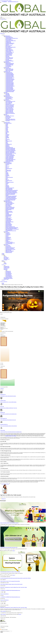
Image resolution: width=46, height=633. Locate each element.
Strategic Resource (8, 223)
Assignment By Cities (7, 71)
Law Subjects (6, 231)
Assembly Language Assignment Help (11, 198)
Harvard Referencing (9, 273)
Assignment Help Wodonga (10, 84)
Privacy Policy (18, 587)
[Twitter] (2, 592)
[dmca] (3, 611)
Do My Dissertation (8, 66)
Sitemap (26, 587)
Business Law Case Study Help (10, 113)
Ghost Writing (8, 56)
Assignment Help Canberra (9, 76)
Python (7, 178)
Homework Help (20, 578)
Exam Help (7, 59)
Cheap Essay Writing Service (10, 115)
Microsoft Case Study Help (9, 106)
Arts (6, 138)
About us (5, 256)
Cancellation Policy (7, 587)
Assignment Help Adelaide (9, 75)
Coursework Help (6, 67)
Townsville (20, 584)
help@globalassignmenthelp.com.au (13, 1)
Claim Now (2, 388)
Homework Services (7, 95)
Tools (3, 264)
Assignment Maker (8, 51)
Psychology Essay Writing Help (10, 247)
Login (4, 33)
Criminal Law (8, 233)
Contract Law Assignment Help (10, 242)
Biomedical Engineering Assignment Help (12, 190)
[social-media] (0, 315)
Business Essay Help (9, 252)
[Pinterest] (4, 592)
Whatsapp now (3, 498)
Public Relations (8, 222)
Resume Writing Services (9, 37)
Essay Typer (5, 268)
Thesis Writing (8, 94)
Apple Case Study (8, 103)
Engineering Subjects (9, 162)
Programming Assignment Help (10, 194)
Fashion (7, 129)
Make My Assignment (9, 45)
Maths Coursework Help (9, 70)
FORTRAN (7, 186)
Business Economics (9, 225)
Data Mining (7, 175)
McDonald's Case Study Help (10, 104)
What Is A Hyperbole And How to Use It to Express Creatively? (9, 522)
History (7, 125)
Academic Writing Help (9, 49)
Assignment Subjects (7, 122)
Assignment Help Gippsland (10, 82)
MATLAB (7, 179)
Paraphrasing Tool (6, 266)
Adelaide (10, 584)
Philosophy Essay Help (9, 251)
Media (7, 140)
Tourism (7, 124)
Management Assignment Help (10, 207)
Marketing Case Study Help (10, 112)
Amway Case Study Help (9, 110)
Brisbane (4, 584)
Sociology (7, 131)
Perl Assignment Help (9, 153)
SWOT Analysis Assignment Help (10, 47)
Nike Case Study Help (9, 102)
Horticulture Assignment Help (10, 151)
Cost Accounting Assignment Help (11, 150)
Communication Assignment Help (10, 159)
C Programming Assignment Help (10, 197)
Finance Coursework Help (9, 69)
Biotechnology (8, 146)
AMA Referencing (8, 274)
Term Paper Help (8, 48)
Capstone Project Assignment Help (11, 40)
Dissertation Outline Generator (8, 278)
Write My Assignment (9, 55)
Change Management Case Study (10, 101)
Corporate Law (8, 234)
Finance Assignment (9, 206)
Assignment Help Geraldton (10, 91)
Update (2, 632)
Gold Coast (15, 584)
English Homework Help (9, 97)
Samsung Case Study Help (9, 108)
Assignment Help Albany (9, 86)
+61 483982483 (4, 1)
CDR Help (7, 44)
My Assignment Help (9, 52)
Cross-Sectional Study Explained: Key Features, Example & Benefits (10, 571)
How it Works (6, 258)
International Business (9, 224)
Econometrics (8, 139)
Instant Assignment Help (9, 53)
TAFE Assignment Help (9, 58)
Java (6, 166)
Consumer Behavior (8, 217)
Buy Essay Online (8, 117)
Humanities (7, 137)
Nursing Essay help (8, 246)
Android (7, 172)
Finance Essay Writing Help (10, 248)
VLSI (6, 184)
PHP (6, 171)
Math (6, 132)
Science (7, 126)
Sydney (1, 584)
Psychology (7, 135)
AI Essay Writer (6, 279)
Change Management (9, 214)
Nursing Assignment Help (9, 158)
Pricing (3, 253)
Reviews (4, 581)
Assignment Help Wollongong (10, 79)
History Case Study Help (9, 111)
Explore (13, 526)
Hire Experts (16, 581)
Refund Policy (2, 587)
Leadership (7, 213)
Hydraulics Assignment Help (10, 154)
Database (7, 195)
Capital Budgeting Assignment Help (11, 230)
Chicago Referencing (9, 275)
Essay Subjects (6, 244)
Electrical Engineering (9, 168)
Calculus (7, 141)
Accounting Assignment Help (10, 203)
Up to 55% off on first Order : (5, 0)
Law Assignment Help (9, 243)
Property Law (8, 238)
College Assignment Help (9, 57)
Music (7, 142)
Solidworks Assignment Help (10, 187)
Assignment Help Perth (9, 77)
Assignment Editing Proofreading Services (12, 38)
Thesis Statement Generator (8, 277)
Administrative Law (8, 239)
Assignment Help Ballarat (9, 89)
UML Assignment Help (9, 189)
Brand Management (8, 209)
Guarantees (5, 259)
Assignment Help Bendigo (9, 88)
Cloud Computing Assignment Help (11, 196)
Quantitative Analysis (9, 144)
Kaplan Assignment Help (9, 147)
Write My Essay (8, 116)
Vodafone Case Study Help (9, 109)
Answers (5, 263)
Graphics (7, 173)
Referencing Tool (8, 271)
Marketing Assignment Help (10, 208)
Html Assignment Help (9, 188)
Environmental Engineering (10, 182)
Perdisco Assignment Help (9, 50)
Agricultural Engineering (9, 177)
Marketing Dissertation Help (10, 63)
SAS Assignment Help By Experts (11, 199)
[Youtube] (3, 592)
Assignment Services (7, 35)
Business (7, 210)
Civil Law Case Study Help (10, 105)
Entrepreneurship (8, 218)
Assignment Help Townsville (10, 78)
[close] (1, 493)
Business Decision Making (9, 221)
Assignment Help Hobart (9, 87)
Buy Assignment (8, 46)
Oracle (7, 176)
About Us (1, 581)
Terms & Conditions (13, 587)
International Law (8, 237)
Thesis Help (5, 92)
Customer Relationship (9, 219)
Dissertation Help (6, 61)
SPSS (6, 133)
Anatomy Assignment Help (9, 156)
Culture (7, 130)
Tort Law (7, 236)
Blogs (3, 260)
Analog (7, 183)
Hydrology (7, 145)
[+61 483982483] (0, 1)
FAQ (10, 581)
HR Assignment (8, 205)
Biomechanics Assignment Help (10, 149)
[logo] (23, 32)
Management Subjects (7, 200)
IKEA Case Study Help (9, 107)
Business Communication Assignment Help (12, 227)
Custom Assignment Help (9, 160)
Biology (7, 128)
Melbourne (6, 584)
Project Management (9, 204)
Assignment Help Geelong (9, 80)
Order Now (5, 281)
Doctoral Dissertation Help (9, 64)
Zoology (7, 143)
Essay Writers (8, 118)
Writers (3, 254)
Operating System (8, 170)
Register (1, 33)
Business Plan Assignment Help (10, 226)
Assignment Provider (9, 54)
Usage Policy (22, 587)
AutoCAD (7, 185)
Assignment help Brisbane (9, 73)
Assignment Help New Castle (10, 90)
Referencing (5, 269)
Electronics (7, 167)
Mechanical (7, 164)
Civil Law (7, 235)
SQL (6, 169)
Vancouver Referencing (9, 276)
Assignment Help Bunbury (9, 85)
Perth (18, 584)
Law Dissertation (8, 65)
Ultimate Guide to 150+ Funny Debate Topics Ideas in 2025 (8, 547)
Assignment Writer (8, 42)
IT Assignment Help (9, 163)
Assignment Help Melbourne (10, 74)
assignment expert (8, 41)
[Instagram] (1, 592)
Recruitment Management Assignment (11, 228)
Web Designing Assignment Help (10, 193)
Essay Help (5, 114)
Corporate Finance (8, 220)
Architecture (7, 134)
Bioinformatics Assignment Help (10, 148)
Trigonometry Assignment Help (10, 155)
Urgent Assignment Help (9, 39)
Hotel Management (8, 215)
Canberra (12, 584)
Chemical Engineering (9, 180)
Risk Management (8, 216)
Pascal (7, 181)
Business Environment (9, 211)
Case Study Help (6, 99)
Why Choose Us (6, 257)
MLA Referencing (8, 272)
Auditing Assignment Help (9, 161)
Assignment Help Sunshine (9, 83)
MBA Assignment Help (9, 202)
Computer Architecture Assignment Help (11, 192)
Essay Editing (8, 120)
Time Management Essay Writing (10, 249)
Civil (6, 165)
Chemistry (7, 127)
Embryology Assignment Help (10, 152)
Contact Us (7, 581)
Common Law (8, 241)
